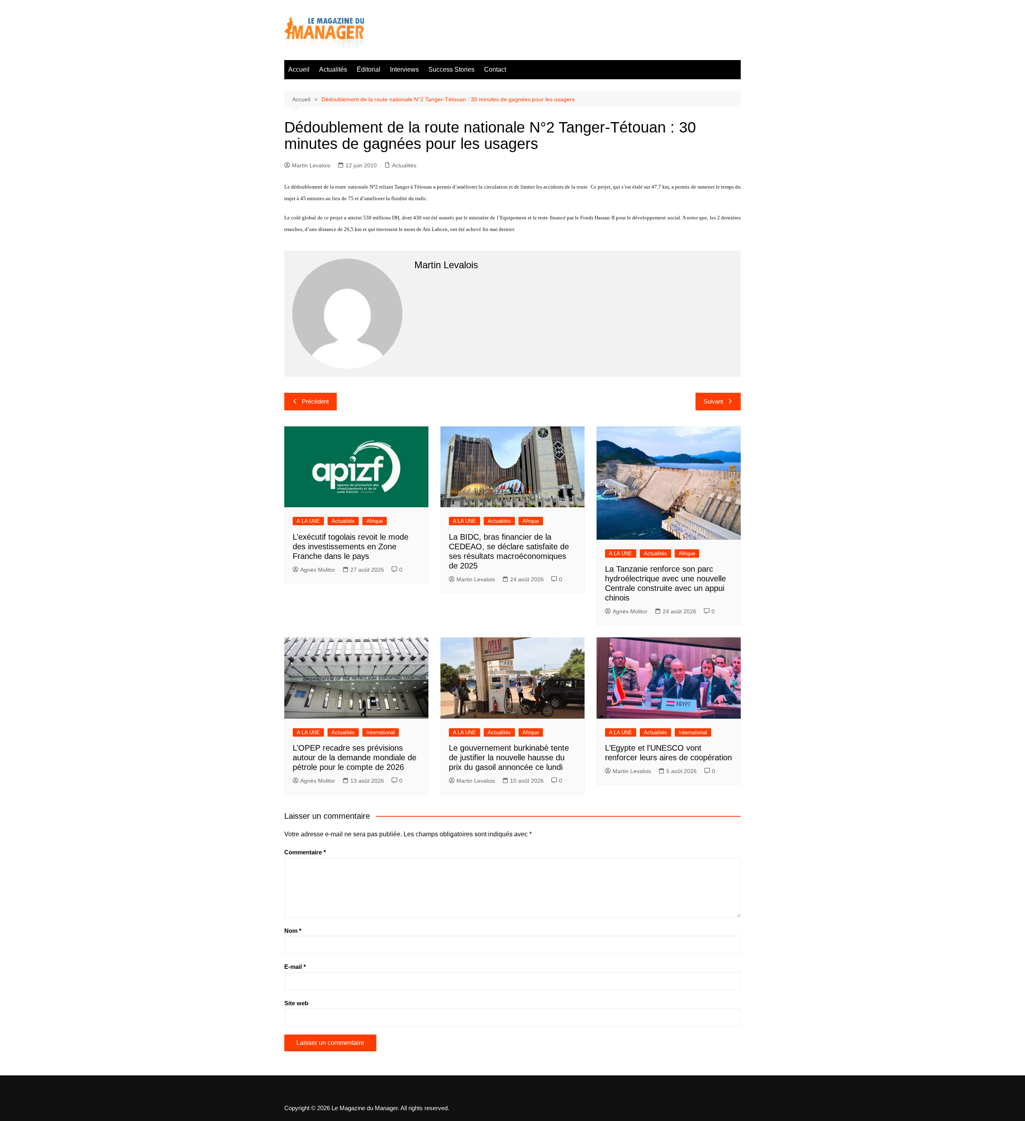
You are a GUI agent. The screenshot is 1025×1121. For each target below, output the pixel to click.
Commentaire (305, 852)
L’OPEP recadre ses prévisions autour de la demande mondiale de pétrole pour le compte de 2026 (354, 757)
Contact (495, 69)
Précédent (315, 401)
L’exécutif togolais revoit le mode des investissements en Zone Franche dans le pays (350, 546)
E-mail (295, 966)
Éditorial (368, 69)
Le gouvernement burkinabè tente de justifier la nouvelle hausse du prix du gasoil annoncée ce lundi (509, 757)
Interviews (404, 69)
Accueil (299, 69)
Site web (296, 1003)
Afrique (374, 521)
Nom (292, 930)
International (380, 732)
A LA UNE (308, 521)
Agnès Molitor (317, 570)
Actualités (333, 69)
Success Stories (451, 69)
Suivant (713, 401)
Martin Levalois (311, 165)
